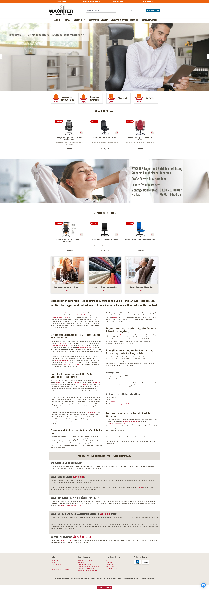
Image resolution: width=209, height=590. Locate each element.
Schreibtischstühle (104, 524)
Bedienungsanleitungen (85, 560)
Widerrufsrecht (110, 566)
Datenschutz (110, 562)
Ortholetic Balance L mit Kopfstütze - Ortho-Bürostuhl (69, 240)
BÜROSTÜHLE (78, 476)
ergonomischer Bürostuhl (61, 317)
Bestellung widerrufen (104, 587)
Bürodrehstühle (91, 412)
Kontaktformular (56, 560)
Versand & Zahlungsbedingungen (88, 566)
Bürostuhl (63, 343)
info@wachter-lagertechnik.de (120, 404)
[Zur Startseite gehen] (61, 10)
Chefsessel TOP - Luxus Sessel (104, 138)
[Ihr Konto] (135, 10)
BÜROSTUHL (105, 513)
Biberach (118, 335)
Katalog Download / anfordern (60, 569)
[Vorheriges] (51, 134)
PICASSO (140, 487)
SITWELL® (66, 364)
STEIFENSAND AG (75, 364)
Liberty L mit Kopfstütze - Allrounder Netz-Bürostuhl (69, 138)
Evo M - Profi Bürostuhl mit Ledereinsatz (140, 239)
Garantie (81, 562)
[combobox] (99, 10)
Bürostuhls (68, 313)
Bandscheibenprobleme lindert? (63, 345)
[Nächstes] (208, 56)
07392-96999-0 (113, 402)
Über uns (53, 562)
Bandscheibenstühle (61, 360)
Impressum (109, 564)
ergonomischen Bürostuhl (130, 422)
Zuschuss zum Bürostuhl (86, 568)
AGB (107, 560)
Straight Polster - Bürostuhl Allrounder (105, 239)
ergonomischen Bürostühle (85, 347)
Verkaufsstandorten (66, 540)
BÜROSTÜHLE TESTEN (82, 536)
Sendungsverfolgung (85, 564)
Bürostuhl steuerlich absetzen (87, 570)
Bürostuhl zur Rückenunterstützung (70, 505)
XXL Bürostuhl (82, 384)
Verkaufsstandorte (153, 10)
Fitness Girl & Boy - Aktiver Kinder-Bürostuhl (140, 138)
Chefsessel (76, 382)
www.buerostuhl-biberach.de (115, 406)
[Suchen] (115, 10)
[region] (104, 134)
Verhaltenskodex (111, 568)
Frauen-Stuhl (96, 382)
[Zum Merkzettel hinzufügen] (81, 132)
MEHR (67, 291)
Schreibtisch (81, 315)
